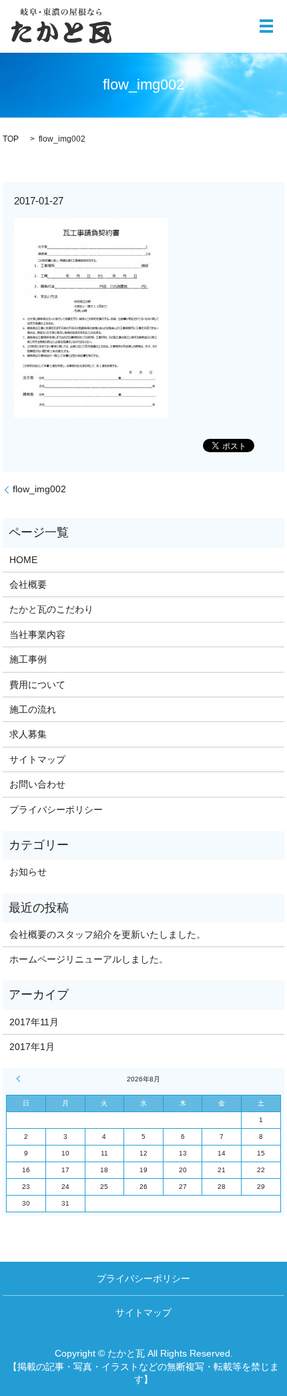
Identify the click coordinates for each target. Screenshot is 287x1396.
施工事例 (28, 659)
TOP (11, 139)
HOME (23, 559)
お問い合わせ (37, 784)
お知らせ (28, 871)
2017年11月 (34, 1022)
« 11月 (20, 1079)
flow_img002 (39, 489)
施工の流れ (32, 709)
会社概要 (28, 584)
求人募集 (28, 734)
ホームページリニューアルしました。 (88, 959)
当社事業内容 (37, 634)
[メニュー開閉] (266, 26)
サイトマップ (37, 759)
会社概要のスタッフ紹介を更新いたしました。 (107, 934)
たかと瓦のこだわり (51, 609)
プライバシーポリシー (56, 809)
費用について (37, 684)
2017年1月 (32, 1046)
